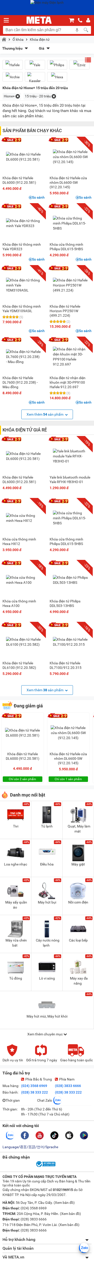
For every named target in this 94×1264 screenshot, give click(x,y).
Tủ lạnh (47, 826)
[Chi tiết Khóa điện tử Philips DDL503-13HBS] (70, 580)
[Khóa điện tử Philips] (57, 64)
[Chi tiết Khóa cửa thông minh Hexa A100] (23, 580)
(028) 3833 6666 (68, 1086)
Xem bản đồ (64, 1203)
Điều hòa (47, 864)
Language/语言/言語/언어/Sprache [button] (30, 1147)
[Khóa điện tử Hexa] (57, 77)
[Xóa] (18, 96)
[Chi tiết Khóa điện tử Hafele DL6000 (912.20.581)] (23, 156)
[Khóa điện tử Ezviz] (79, 64)
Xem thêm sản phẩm (45, 414)
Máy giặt (78, 864)
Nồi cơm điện (78, 902)
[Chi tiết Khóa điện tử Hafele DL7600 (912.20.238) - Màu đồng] (23, 356)
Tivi (15, 826)
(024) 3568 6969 (34, 1086)
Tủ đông (15, 978)
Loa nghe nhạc (15, 864)
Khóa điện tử (40, 40)
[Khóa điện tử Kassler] (35, 78)
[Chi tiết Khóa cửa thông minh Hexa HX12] (23, 518)
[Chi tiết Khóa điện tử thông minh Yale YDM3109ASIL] (23, 285)
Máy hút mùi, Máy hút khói (47, 1016)
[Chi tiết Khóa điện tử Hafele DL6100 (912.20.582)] (23, 642)
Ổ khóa (18, 40)
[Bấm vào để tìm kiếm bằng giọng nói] (77, 30)
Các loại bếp (78, 940)
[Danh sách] (88, 60)
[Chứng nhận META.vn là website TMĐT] (45, 1167)
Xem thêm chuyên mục (45, 1034)
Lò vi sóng (47, 978)
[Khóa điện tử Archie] (13, 77)
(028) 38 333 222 (34, 1092)
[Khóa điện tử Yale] (35, 64)
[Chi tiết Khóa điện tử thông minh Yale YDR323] (23, 223)
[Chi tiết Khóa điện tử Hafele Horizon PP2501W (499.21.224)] (70, 285)
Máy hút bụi (47, 902)
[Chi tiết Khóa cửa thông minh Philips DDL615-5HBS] (70, 223)
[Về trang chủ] (39, 20)
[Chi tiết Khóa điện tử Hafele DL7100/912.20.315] (70, 642)
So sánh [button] (38, 197)
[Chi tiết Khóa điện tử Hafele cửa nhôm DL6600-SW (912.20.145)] (70, 156)
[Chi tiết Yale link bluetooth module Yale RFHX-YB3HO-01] (70, 456)
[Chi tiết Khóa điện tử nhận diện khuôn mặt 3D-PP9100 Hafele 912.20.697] (70, 356)
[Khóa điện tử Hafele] (13, 64)
